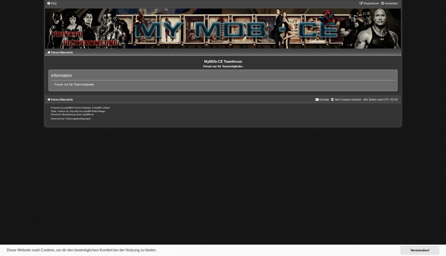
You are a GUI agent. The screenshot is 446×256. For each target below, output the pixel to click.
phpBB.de (88, 114)
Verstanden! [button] (420, 250)
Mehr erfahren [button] (169, 250)
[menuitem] (51, 3)
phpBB (68, 107)
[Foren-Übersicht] (223, 25)
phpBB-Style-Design (94, 111)
